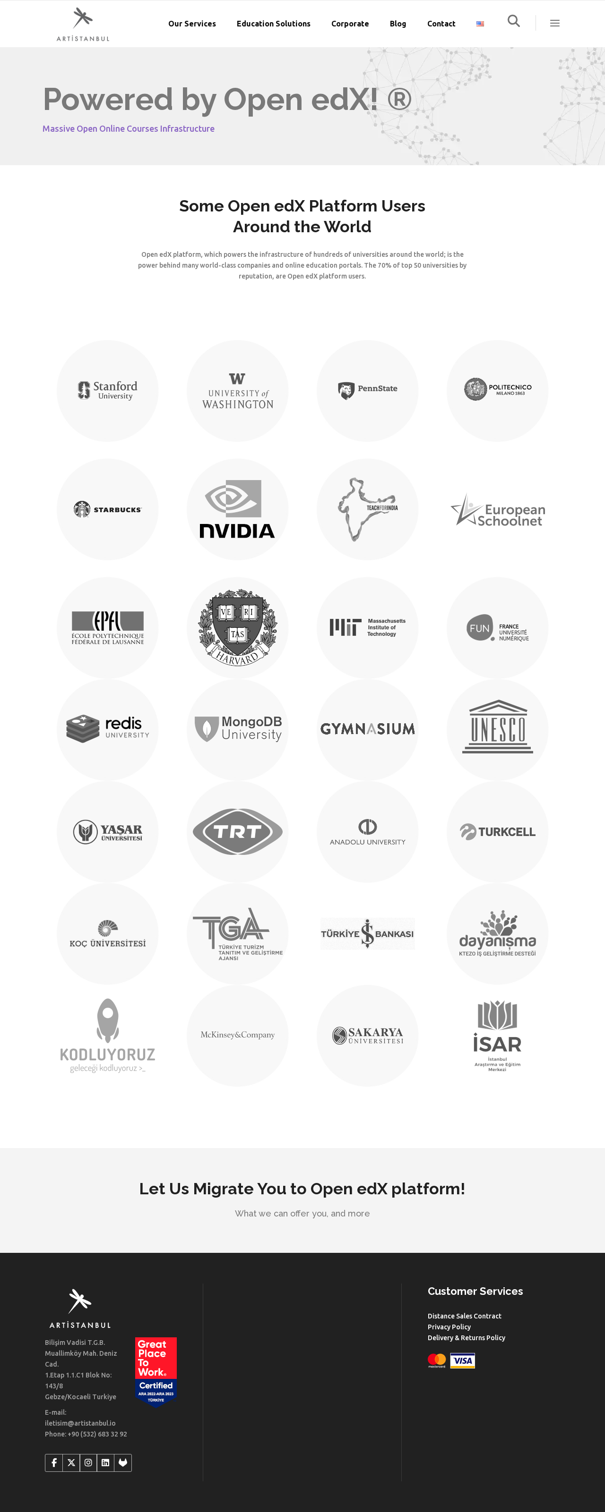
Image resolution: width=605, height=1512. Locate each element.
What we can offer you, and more (302, 1213)
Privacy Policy (449, 1327)
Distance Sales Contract (464, 1316)
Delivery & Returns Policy (466, 1338)
